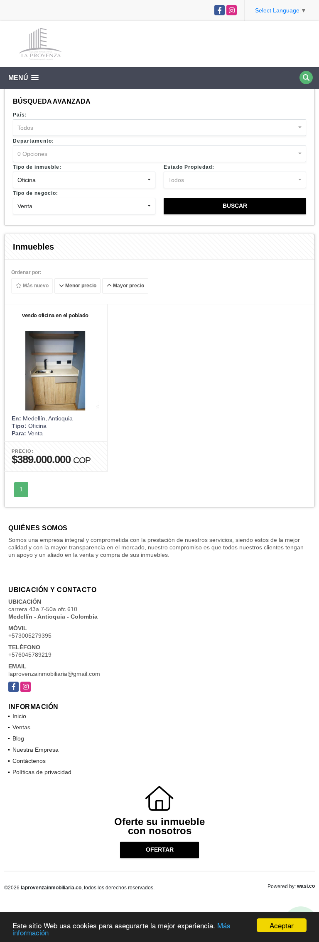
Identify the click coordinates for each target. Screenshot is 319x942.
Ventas (21, 727)
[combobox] (159, 127)
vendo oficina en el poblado (55, 315)
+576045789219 (30, 654)
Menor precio (80, 286)
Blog (18, 738)
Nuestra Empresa (35, 749)
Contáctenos (29, 760)
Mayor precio (128, 286)
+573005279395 (30, 635)
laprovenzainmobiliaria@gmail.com (54, 673)
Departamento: (33, 141)
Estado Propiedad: (189, 167)
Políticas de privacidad (41, 772)
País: (20, 115)
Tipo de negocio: (35, 193)
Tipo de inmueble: (37, 167)
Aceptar (282, 925)
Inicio (19, 716)
